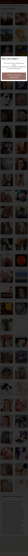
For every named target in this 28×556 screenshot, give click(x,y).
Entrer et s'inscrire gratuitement (14, 76)
